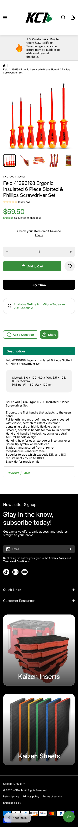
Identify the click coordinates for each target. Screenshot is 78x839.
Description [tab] (15, 351)
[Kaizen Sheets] (39, 729)
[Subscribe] (69, 549)
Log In (39, 235)
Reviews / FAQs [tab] (18, 473)
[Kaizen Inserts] (39, 650)
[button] (73, 17)
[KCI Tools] (39, 17)
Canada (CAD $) (12, 783)
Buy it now (39, 285)
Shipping (8, 217)
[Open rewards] (69, 816)
